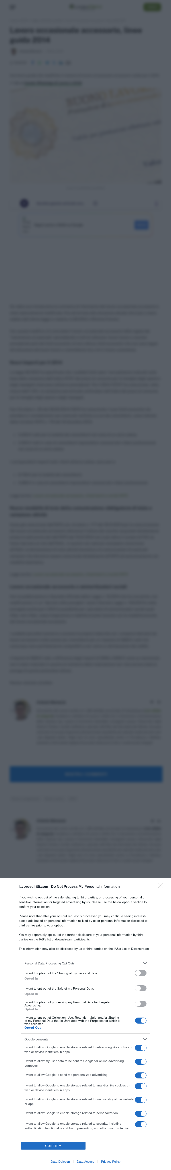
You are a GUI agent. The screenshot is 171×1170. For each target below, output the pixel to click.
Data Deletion (60, 1161)
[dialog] (85, 1024)
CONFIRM (53, 1146)
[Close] (162, 887)
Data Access (85, 1161)
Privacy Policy (110, 1161)
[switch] (141, 973)
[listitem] (85, 963)
